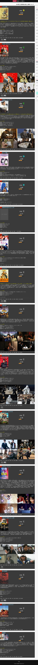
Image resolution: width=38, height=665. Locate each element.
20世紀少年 (4, 305)
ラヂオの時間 (4, 6)
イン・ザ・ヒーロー (6, 355)
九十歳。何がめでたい (6, 43)
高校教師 (4, 632)
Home (19, 661)
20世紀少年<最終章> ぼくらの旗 (8, 517)
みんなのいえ (4, 268)
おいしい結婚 (4, 152)
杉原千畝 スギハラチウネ (7, 99)
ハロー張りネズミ (5, 181)
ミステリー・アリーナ (6, 466)
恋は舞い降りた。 (5, 234)
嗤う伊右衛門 (4, 571)
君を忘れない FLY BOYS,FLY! (8, 604)
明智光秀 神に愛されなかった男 (8, 207)
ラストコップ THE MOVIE (7, 411)
